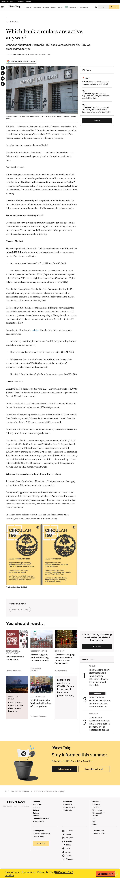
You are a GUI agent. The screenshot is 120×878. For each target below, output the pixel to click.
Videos (36, 816)
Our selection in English (20, 791)
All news (97, 121)
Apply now (97, 646)
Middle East (37, 804)
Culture (36, 810)
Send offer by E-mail (94, 769)
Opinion (36, 813)
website (35, 330)
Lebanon (36, 802)
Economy (36, 807)
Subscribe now (64, 769)
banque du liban (20, 609)
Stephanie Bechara (20, 54)
